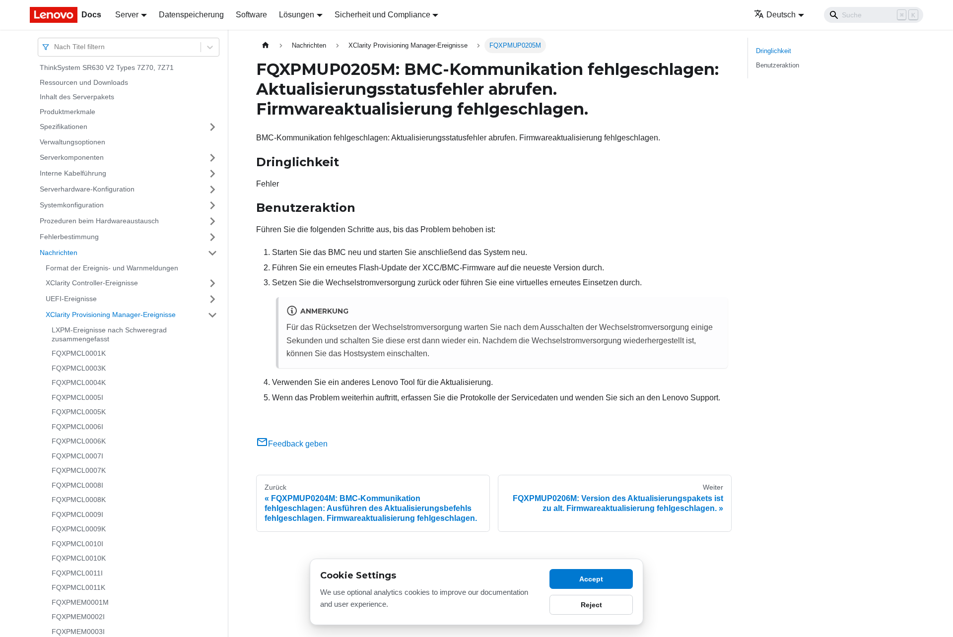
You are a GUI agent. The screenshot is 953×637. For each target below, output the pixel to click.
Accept (591, 579)
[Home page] (265, 45)
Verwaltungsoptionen (72, 142)
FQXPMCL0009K (79, 529)
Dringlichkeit (773, 51)
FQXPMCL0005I (77, 397)
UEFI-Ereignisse (71, 299)
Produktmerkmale (67, 112)
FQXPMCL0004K (79, 382)
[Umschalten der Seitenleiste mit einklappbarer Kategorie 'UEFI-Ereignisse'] (212, 299)
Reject (591, 605)
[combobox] (55, 47)
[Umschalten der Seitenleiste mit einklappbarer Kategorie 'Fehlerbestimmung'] (212, 237)
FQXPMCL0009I (77, 514)
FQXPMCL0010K (79, 558)
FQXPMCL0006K (79, 441)
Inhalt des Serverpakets (77, 97)
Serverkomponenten (72, 157)
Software (251, 14)
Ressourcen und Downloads (84, 82)
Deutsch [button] (781, 14)
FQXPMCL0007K (79, 470)
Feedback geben (298, 444)
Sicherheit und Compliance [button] (382, 14)
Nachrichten (58, 252)
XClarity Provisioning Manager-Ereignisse (111, 314)
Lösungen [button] (296, 14)
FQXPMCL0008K (79, 500)
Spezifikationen (63, 126)
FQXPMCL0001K (79, 353)
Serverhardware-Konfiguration (87, 189)
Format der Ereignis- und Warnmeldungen (112, 268)
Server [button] (126, 14)
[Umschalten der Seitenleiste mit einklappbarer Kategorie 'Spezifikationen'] (212, 127)
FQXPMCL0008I (77, 485)
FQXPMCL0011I (77, 573)
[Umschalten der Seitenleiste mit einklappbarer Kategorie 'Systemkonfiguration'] (212, 205)
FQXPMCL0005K (79, 412)
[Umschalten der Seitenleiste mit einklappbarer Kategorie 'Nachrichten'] (212, 253)
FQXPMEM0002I (78, 617)
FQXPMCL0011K (78, 587)
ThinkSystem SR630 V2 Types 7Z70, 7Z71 (107, 67)
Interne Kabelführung (73, 173)
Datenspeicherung (191, 14)
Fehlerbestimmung (69, 237)
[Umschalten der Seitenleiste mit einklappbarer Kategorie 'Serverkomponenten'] (212, 158)
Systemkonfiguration (72, 205)
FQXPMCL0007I (77, 456)
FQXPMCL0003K (79, 368)
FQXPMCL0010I (77, 544)
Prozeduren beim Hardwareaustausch (99, 221)
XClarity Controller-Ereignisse (92, 283)
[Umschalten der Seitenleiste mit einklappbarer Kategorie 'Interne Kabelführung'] (212, 174)
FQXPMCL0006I (77, 427)
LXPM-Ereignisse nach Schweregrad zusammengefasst (109, 334)
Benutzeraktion (777, 65)
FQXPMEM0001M (80, 602)
